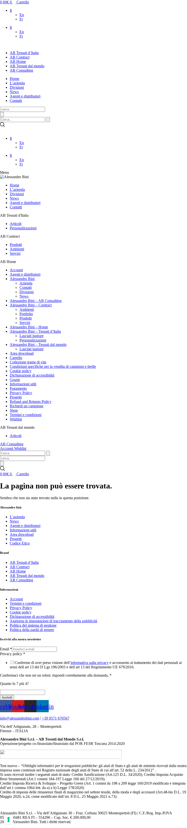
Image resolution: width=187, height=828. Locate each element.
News (14, 92)
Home (14, 79)
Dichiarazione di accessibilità (32, 375)
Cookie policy (20, 371)
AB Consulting (21, 70)
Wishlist (16, 419)
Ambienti (17, 249)
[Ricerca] (2, 114)
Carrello (16, 358)
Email (6, 649)
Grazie (15, 380)
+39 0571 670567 (55, 718)
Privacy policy (12, 654)
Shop (14, 410)
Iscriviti (7, 697)
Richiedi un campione (26, 406)
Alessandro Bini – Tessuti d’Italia (35, 331)
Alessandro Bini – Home (29, 327)
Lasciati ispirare (31, 336)
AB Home (18, 61)
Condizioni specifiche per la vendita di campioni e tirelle (53, 366)
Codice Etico (20, 543)
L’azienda (17, 83)
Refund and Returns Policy (30, 401)
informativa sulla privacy (90, 663)
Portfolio (26, 314)
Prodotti (16, 245)
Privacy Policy (21, 393)
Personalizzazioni (23, 228)
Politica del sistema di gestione (33, 625)
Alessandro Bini (22, 279)
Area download (22, 353)
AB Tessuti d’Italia (24, 53)
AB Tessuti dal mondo (27, 66)
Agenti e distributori (25, 96)
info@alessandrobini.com (19, 718)
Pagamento (18, 388)
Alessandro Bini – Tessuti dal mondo (38, 344)
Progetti (16, 397)
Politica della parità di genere (32, 630)
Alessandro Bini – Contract (31, 305)
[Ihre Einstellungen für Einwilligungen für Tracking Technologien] (8, 819)
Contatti (16, 100)
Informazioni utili (23, 384)
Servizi (15, 253)
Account (16, 270)
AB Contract (19, 57)
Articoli (15, 224)
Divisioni (17, 87)
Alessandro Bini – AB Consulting (36, 301)
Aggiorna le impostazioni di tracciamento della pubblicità (53, 621)
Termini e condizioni (25, 415)
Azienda (25, 283)
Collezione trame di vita (28, 362)
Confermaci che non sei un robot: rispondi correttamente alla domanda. (56, 675)
